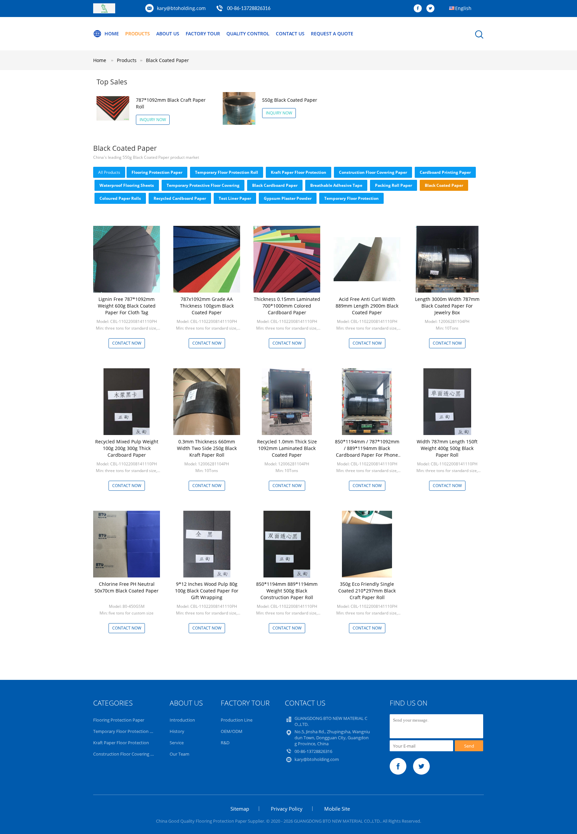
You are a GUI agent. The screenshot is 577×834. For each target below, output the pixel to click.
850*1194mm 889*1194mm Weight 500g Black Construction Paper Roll (287, 590)
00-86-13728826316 (248, 8)
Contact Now (126, 343)
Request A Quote (332, 33)
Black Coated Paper (167, 60)
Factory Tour (203, 33)
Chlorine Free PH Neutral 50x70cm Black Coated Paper (126, 587)
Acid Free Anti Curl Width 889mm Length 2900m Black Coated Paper (367, 306)
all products (109, 172)
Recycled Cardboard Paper (180, 198)
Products (137, 33)
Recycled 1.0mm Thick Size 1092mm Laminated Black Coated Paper (287, 448)
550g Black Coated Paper (289, 100)
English (463, 8)
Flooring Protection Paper (157, 172)
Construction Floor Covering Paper (373, 172)
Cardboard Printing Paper (445, 172)
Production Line (236, 720)
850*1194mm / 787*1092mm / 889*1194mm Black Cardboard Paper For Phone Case (367, 451)
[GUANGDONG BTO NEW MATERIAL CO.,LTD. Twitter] (432, 8)
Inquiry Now (153, 119)
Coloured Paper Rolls (120, 198)
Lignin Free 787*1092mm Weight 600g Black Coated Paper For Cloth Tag (127, 306)
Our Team (179, 754)
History (177, 731)
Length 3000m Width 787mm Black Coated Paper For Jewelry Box (447, 306)
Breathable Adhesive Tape (336, 185)
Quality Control (247, 33)
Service (177, 743)
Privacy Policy (287, 808)
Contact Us (290, 33)
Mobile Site (337, 808)
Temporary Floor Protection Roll (226, 172)
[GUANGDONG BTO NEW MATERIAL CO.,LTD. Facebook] (419, 8)
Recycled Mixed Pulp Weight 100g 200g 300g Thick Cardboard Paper (126, 448)
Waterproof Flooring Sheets (127, 185)
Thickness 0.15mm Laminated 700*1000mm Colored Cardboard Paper (287, 306)
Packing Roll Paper (393, 185)
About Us (167, 33)
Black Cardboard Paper (275, 185)
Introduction (182, 720)
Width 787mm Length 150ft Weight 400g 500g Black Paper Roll (447, 448)
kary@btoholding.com (181, 8)
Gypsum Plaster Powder (288, 198)
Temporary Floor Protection (351, 198)
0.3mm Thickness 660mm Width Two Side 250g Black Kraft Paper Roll (207, 448)
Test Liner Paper (235, 198)
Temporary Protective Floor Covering (203, 185)
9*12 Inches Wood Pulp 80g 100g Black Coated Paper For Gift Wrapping (206, 590)
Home (112, 33)
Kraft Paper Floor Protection (298, 172)
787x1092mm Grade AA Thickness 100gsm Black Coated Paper (207, 306)
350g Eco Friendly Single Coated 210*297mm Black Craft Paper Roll (367, 590)
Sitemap (239, 808)
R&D (225, 743)
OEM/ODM (231, 731)
